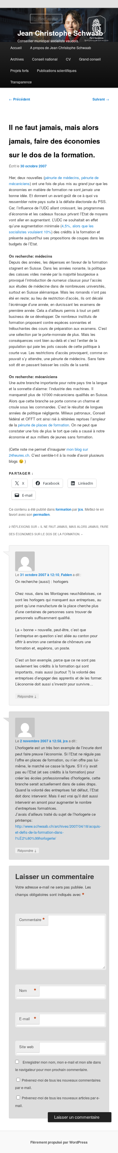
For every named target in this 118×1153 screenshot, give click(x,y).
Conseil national (45, 59)
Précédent (19, 99)
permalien (41, 514)
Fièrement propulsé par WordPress (59, 1142)
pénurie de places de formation (43, 425)
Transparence (21, 81)
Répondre (27, 696)
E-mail (27, 1018)
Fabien (66, 574)
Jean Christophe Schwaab (60, 33)
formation (63, 509)
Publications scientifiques (56, 70)
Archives (17, 59)
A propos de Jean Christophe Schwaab (60, 47)
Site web (26, 1046)
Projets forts (19, 70)
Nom (27, 990)
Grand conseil (90, 59)
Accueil (16, 47)
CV (68, 59)
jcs (80, 509)
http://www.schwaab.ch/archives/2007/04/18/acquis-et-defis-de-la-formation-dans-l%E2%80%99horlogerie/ (58, 832)
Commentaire (32, 919)
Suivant (101, 99)
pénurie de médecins (62, 177)
